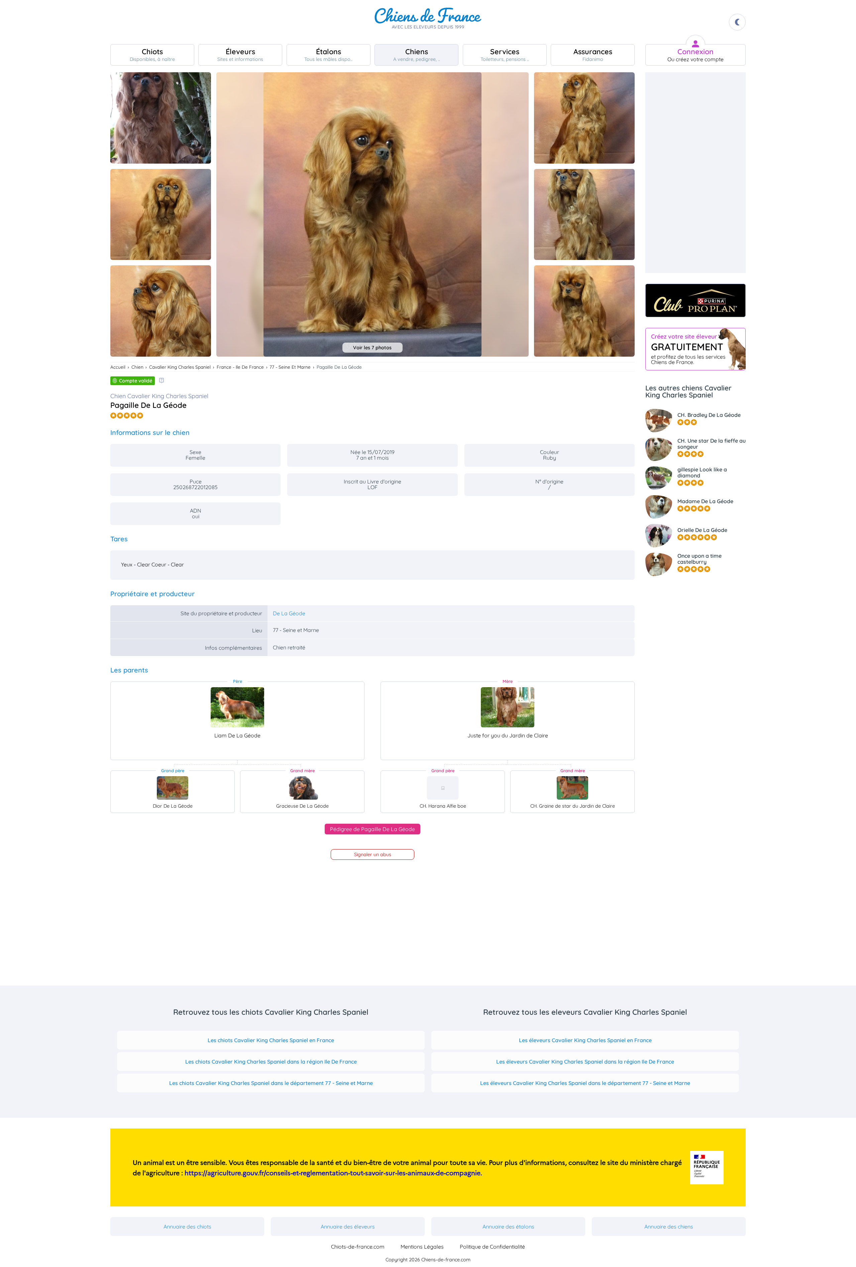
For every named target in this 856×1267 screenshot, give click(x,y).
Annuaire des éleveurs (348, 1226)
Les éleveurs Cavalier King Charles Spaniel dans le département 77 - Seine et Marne (585, 1083)
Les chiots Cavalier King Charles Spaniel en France (271, 1040)
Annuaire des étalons (508, 1226)
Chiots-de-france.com (358, 1246)
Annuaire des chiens (668, 1226)
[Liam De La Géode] (237, 707)
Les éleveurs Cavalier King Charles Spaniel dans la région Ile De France (585, 1061)
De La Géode (289, 613)
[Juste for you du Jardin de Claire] (507, 707)
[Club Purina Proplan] (695, 300)
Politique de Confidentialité (492, 1246)
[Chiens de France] (427, 22)
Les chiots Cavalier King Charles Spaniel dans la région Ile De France (271, 1061)
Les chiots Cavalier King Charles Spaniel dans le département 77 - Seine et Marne (271, 1083)
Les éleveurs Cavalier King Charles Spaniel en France (585, 1040)
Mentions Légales (422, 1246)
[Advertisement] (695, 172)
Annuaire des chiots (187, 1226)
